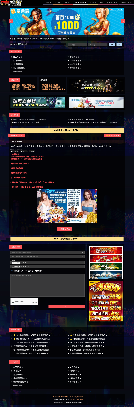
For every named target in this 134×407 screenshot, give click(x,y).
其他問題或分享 (18, 271)
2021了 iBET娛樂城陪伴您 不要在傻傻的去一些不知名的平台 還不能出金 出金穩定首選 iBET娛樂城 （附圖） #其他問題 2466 (60, 146)
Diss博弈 (72, 400)
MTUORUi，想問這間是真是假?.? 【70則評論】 (29, 120)
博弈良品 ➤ (18, 371)
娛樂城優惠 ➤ (75, 378)
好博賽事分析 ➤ (76, 382)
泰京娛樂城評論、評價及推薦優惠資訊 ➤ (30, 354)
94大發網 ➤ (74, 367)
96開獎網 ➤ (18, 367)
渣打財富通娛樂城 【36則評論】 (81, 120)
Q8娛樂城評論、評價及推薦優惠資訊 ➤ (86, 350)
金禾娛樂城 (18, 64)
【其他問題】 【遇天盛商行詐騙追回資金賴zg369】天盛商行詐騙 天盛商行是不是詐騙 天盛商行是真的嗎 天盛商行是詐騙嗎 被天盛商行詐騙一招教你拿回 (23, 87)
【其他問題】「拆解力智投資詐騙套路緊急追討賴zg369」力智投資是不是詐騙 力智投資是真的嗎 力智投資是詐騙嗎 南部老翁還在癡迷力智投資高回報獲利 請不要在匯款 (23, 85)
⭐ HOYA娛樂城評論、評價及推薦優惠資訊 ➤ (31, 335)
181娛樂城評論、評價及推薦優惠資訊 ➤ (86, 354)
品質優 (32, 151)
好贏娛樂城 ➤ (19, 375)
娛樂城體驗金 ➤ (20, 378)
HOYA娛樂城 (17, 57)
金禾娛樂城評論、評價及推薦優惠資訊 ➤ (30, 346)
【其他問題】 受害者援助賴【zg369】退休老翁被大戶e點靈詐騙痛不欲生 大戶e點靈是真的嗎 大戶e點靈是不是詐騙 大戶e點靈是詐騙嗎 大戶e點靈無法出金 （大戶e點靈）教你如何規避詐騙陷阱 (23, 89)
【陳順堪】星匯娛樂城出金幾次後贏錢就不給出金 (52, 85)
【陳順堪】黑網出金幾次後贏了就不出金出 (52, 87)
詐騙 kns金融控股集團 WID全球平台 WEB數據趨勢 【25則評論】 (93, 123)
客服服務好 (15, 151)
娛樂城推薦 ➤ (75, 375)
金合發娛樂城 (75, 61)
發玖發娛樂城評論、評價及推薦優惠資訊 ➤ (31, 350)
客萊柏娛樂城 (75, 68)
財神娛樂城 (18, 61)
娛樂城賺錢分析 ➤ (21, 382)
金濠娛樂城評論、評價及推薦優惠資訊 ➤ (87, 346)
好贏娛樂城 (74, 57)
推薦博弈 (39, 271)
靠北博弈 (30, 271)
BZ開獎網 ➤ (18, 386)
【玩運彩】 (44, 89)
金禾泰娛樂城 (19, 68)
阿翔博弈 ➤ (75, 371)
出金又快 (24, 151)
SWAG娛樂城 (18, 72)
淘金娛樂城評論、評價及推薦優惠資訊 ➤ (87, 343)
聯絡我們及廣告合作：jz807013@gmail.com (68, 397)
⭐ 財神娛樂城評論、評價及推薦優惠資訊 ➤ (32, 339)
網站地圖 (80, 400)
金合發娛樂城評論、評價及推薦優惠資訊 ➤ (31, 343)
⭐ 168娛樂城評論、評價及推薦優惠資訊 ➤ (88, 339)
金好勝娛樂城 (75, 64)
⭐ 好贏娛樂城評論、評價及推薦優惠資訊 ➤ (88, 335)
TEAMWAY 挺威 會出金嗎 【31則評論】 (26, 123)
